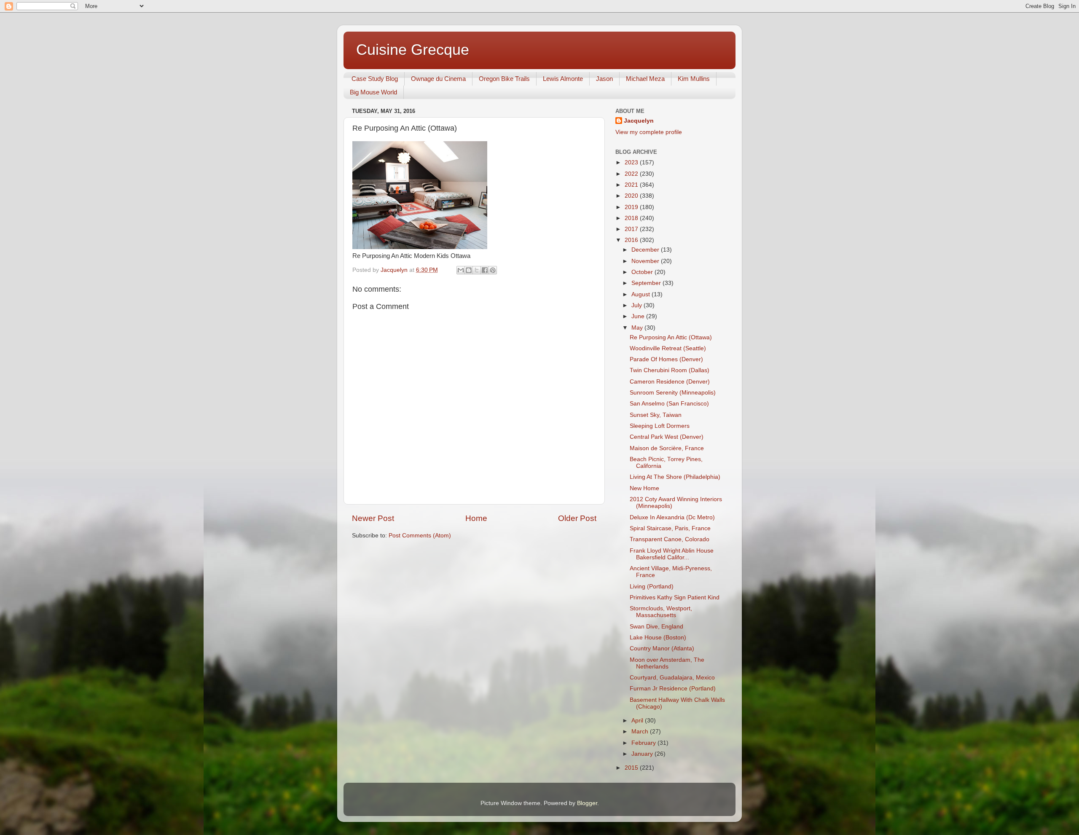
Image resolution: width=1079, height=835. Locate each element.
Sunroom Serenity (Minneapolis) (673, 392)
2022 (632, 174)
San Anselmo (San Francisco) (669, 403)
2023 (632, 162)
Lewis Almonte (563, 78)
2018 (632, 218)
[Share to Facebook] (484, 270)
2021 (632, 185)
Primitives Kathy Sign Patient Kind (674, 597)
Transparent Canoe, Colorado (669, 539)
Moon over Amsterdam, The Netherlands (667, 663)
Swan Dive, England (656, 626)
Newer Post (373, 518)
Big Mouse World (373, 92)
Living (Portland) (652, 586)
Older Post (577, 518)
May (637, 328)
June (638, 316)
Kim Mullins (694, 78)
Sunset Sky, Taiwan (656, 415)
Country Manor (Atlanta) (662, 648)
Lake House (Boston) (658, 637)
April (638, 720)
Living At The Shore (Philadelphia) (675, 477)
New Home (644, 488)
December (646, 250)
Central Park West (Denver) (666, 437)
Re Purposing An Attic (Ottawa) (671, 337)
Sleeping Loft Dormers (660, 426)
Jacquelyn (639, 121)
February (644, 743)
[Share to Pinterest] (493, 270)
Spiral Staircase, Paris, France (670, 528)
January (643, 754)
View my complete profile (648, 132)
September (647, 283)
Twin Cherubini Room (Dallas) (669, 370)
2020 (632, 196)
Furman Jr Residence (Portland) (673, 688)
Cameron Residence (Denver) (670, 382)
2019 (632, 207)
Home (476, 518)
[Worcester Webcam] (419, 247)
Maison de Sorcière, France (667, 448)
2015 (632, 768)
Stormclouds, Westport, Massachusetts (661, 611)
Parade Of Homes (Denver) (666, 359)
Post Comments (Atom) (420, 535)
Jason (604, 78)
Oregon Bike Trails (504, 78)
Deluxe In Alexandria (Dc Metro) (672, 517)
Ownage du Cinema (438, 78)
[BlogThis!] (468, 270)
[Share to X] (476, 270)
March (640, 731)
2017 (632, 229)
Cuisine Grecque (412, 49)
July (637, 305)
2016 (632, 240)
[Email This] (460, 270)
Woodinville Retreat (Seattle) (668, 348)
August (641, 294)
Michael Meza (645, 78)
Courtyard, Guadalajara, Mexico (672, 677)
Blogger (587, 803)
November (646, 261)
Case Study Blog (375, 78)
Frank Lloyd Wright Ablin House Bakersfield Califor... (672, 554)
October (643, 272)
